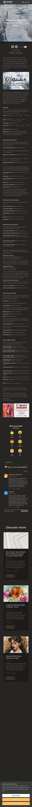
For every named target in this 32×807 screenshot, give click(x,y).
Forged (11, 492)
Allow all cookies (16, 803)
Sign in (10, 467)
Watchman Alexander (15, 474)
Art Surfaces (15, 571)
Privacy (12, 511)
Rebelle (12, 53)
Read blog (10, 575)
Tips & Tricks (19, 53)
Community (7, 511)
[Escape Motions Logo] (7, 2)
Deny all (16, 799)
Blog (2, 7)
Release (14, 673)
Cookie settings (16, 795)
